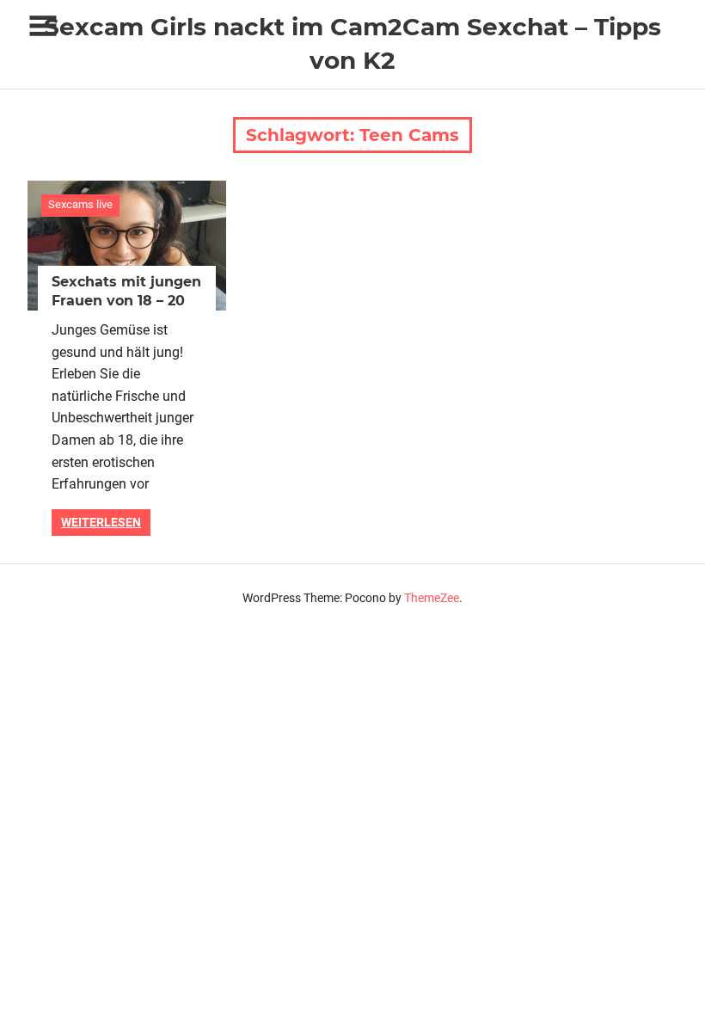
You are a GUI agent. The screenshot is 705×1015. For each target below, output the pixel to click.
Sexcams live (80, 204)
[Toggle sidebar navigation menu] (43, 26)
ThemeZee (431, 598)
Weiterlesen (101, 522)
